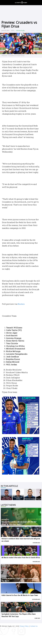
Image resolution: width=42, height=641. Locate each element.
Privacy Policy (24, 626)
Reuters (21, 304)
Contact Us (34, 626)
